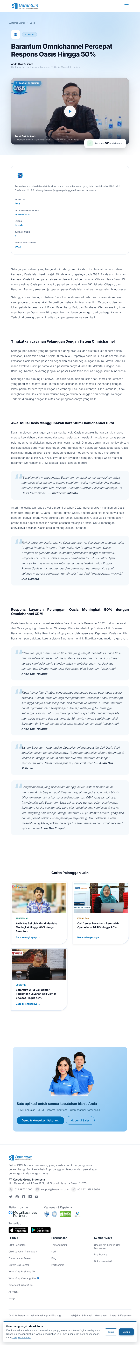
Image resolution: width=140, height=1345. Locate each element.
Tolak (111, 1331)
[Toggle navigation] (125, 6)
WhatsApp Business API (22, 1271)
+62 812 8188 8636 (88, 1189)
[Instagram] (17, 1197)
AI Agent (13, 1291)
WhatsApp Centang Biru (22, 1278)
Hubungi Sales (80, 1120)
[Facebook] (24, 1197)
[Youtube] (36, 1197)
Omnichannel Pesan (20, 1258)
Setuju (126, 1331)
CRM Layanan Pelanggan (23, 1251)
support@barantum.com (54, 1189)
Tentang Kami (59, 1244)
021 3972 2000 (23, 1189)
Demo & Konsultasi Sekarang (40, 1120)
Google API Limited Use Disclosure (107, 1246)
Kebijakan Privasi (21, 1337)
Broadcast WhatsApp (21, 1285)
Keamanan (101, 1315)
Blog (53, 1258)
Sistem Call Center (19, 1264)
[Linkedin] (30, 1197)
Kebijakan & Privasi (81, 1315)
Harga (12, 1298)
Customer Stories (17, 23)
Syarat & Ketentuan (120, 1315)
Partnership (57, 1264)
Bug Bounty (100, 1254)
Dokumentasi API (103, 1261)
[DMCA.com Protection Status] (65, 1214)
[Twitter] (11, 1197)
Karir (54, 1251)
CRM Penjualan (17, 1244)
